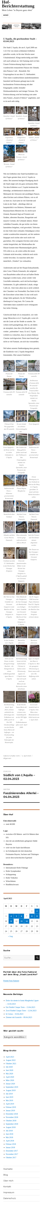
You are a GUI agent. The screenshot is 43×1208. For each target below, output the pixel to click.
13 (21, 921)
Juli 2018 (9, 1131)
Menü (5, 15)
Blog (5, 1175)
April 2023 (10, 1057)
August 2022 (11, 1060)
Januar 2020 (10, 1084)
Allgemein (7, 758)
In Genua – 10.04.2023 (14, 1014)
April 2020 (10, 1077)
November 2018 (12, 1117)
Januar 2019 (10, 1111)
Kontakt (7, 1186)
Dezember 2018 (12, 1114)
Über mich (8, 1181)
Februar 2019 (11, 1107)
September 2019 (12, 1087)
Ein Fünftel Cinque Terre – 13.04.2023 (20, 1007)
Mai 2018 (9, 1137)
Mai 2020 (9, 1074)
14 (27, 921)
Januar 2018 (10, 1147)
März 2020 (10, 1080)
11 (11, 921)
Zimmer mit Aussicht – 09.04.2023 (19, 1017)
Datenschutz (9, 1198)
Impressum (8, 1192)
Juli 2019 (9, 1094)
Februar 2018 (11, 1144)
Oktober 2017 (11, 1157)
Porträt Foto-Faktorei (11, 981)
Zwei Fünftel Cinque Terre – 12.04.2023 (21, 1011)
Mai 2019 (9, 1100)
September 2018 (12, 1124)
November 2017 (12, 1154)
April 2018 (10, 1141)
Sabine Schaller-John (11, 756)
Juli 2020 (9, 1067)
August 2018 (11, 1127)
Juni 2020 (9, 1070)
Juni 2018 (9, 1134)
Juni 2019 (9, 1097)
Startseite (8, 1169)
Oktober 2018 (11, 1121)
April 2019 (10, 1104)
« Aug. (10, 936)
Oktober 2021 (11, 1064)
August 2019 (11, 1090)
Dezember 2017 (12, 1151)
